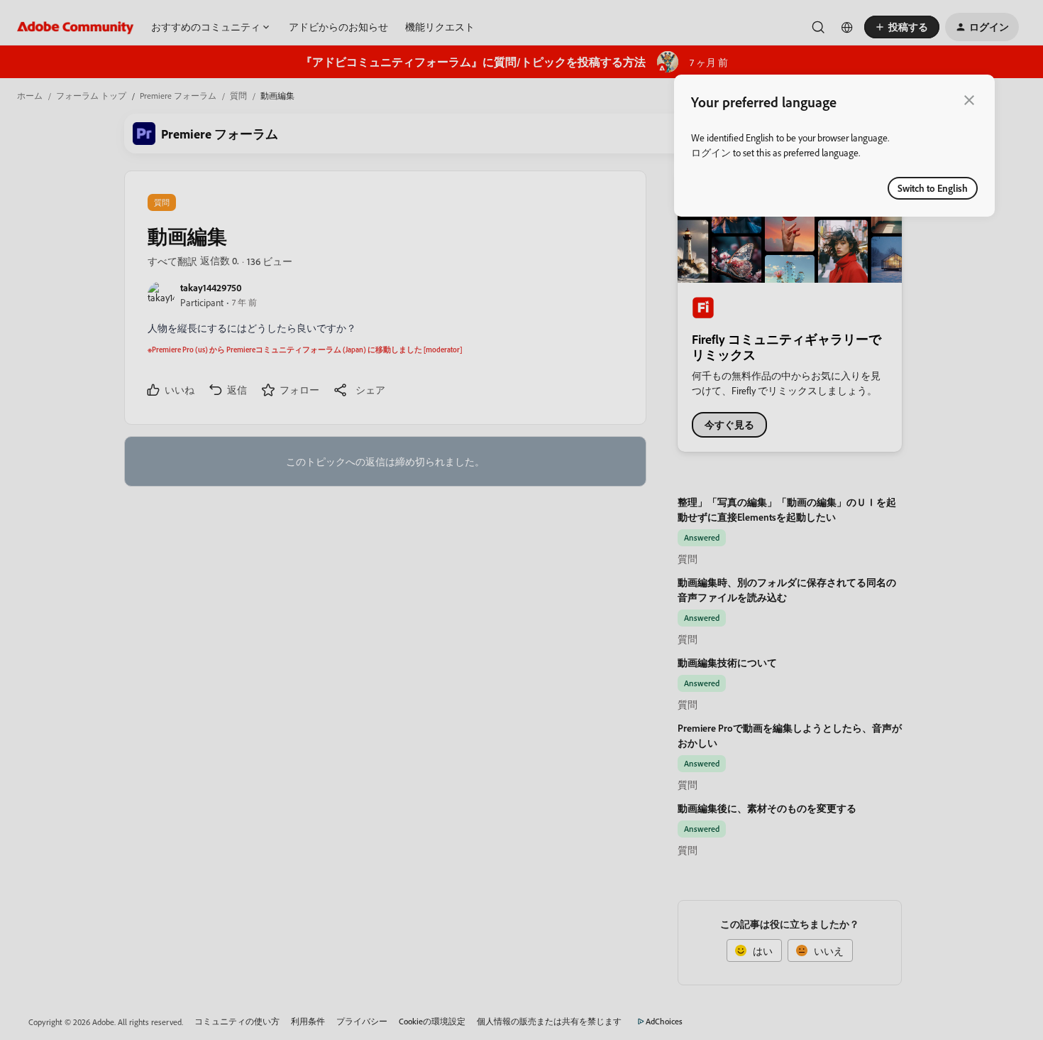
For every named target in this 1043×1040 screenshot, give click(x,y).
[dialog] (834, 146)
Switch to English (933, 188)
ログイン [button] (711, 152)
